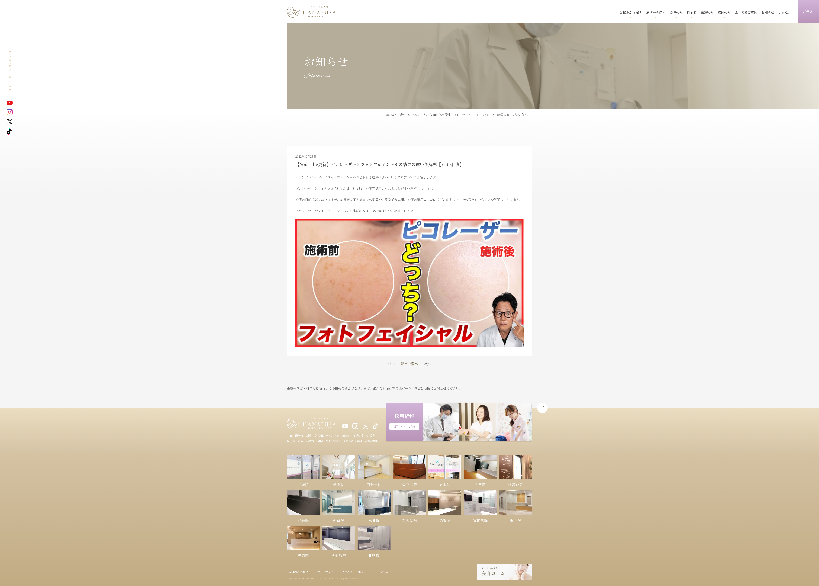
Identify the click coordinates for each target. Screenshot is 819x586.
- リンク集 (382, 572)
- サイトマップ (324, 572)
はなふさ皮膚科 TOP (399, 115)
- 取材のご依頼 (296, 571)
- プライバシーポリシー (354, 572)
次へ (427, 364)
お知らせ (419, 115)
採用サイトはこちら (404, 426)
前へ (391, 364)
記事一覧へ (409, 364)
